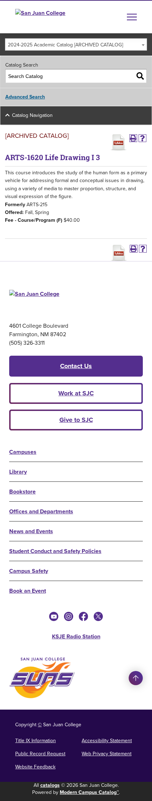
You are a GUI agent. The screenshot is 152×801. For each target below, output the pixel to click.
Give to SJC (76, 419)
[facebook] (83, 616)
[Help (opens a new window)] (142, 138)
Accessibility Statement (107, 740)
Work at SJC (76, 393)
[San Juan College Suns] (42, 678)
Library (18, 472)
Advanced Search (25, 97)
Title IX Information (35, 740)
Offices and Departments (41, 511)
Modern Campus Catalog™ (89, 792)
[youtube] (53, 616)
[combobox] (76, 44)
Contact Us (76, 366)
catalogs (50, 785)
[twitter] (98, 616)
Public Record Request (40, 753)
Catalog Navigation (32, 115)
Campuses (22, 452)
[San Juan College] (53, 17)
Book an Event (27, 591)
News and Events (31, 531)
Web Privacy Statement (106, 753)
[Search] (140, 76)
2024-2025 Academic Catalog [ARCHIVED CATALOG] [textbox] (65, 45)
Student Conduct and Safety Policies (55, 551)
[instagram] (68, 616)
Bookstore (22, 491)
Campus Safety (28, 571)
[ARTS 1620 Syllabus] (118, 142)
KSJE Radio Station (76, 636)
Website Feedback (35, 767)
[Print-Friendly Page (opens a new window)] (133, 138)
